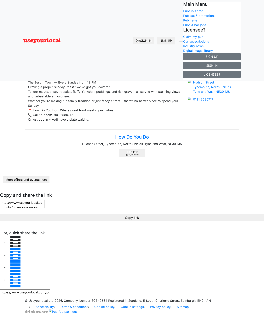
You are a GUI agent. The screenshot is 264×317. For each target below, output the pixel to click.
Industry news (193, 46)
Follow (132, 153)
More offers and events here (26, 180)
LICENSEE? (212, 74)
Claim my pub (193, 37)
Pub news (190, 20)
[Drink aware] (37, 311)
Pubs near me (193, 11)
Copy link (132, 218)
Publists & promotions (199, 16)
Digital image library (198, 51)
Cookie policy (104, 307)
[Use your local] (42, 40)
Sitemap (183, 307)
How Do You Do (132, 137)
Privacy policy (160, 307)
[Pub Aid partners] (63, 311)
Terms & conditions (74, 307)
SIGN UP (166, 40)
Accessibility (45, 307)
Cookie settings (132, 307)
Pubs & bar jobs (194, 25)
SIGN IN (212, 65)
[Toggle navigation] (180, 41)
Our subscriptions (196, 41)
